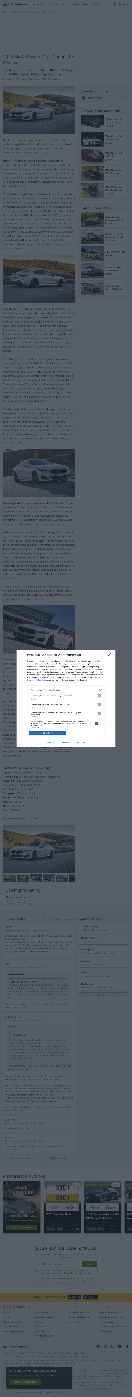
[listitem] (66, 690)
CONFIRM (47, 733)
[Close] (110, 655)
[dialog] (66, 698)
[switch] (98, 695)
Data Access (66, 742)
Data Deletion (51, 742)
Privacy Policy (80, 742)
